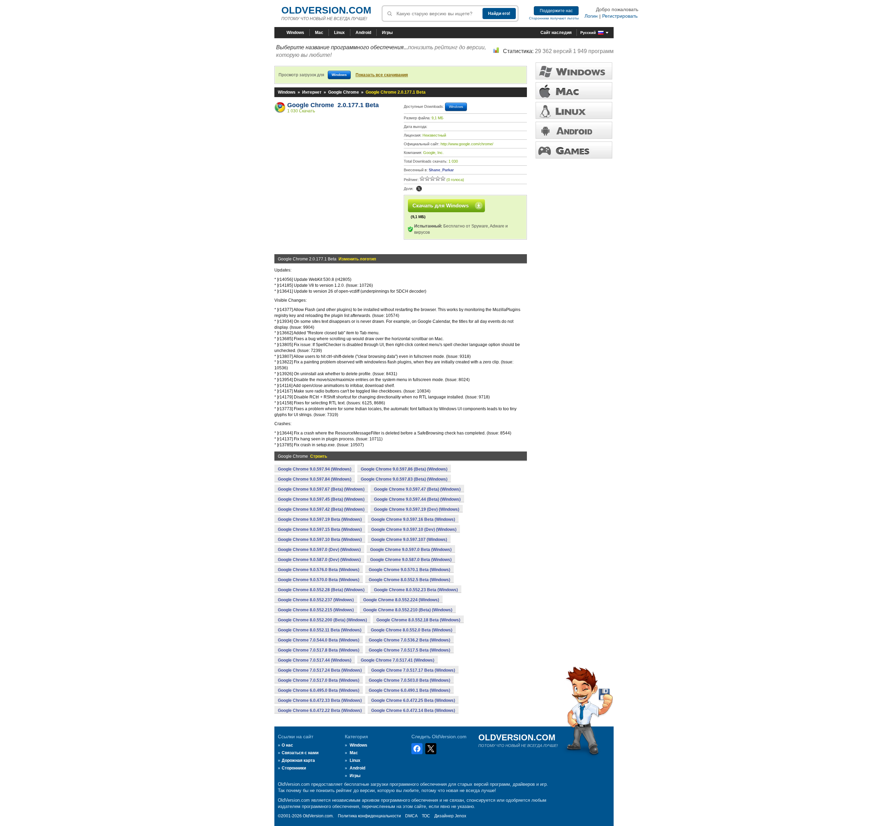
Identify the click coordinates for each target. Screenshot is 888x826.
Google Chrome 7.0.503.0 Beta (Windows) (409, 680)
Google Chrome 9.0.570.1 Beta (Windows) (409, 569)
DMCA (411, 816)
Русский (588, 33)
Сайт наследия (556, 32)
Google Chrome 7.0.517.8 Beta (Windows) (318, 650)
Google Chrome (343, 92)
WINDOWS (574, 70)
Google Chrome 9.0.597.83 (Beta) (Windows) (404, 479)
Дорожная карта (298, 760)
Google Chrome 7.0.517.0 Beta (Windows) (318, 680)
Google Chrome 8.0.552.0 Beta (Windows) (411, 630)
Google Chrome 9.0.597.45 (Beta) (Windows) (321, 499)
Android (363, 32)
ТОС (426, 816)
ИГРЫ (574, 149)
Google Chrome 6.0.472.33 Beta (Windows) (320, 700)
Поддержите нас (556, 10)
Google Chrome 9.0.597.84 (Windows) (314, 479)
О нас (287, 745)
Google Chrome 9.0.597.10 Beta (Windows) (320, 539)
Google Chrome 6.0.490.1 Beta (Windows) (409, 690)
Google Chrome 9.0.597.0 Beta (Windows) (411, 549)
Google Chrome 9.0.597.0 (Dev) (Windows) (319, 549)
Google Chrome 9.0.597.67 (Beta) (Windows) (321, 489)
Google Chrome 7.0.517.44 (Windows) (314, 660)
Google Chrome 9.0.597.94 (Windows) (314, 469)
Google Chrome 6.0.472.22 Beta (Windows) (320, 710)
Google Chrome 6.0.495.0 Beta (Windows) (318, 690)
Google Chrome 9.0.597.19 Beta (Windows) (320, 519)
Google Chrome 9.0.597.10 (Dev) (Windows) (413, 529)
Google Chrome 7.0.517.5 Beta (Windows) (409, 650)
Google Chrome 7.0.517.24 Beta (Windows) (320, 670)
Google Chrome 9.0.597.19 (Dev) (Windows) (416, 509)
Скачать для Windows (440, 205)
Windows (295, 32)
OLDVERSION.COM (326, 10)
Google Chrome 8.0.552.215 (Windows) (316, 610)
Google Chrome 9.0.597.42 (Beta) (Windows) (321, 509)
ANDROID (574, 130)
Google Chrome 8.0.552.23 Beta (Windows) (416, 589)
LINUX (574, 110)
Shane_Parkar (441, 170)
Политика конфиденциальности (369, 816)
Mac (319, 32)
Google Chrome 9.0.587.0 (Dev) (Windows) (319, 559)
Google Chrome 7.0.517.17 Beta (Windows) (413, 670)
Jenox (460, 816)
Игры (387, 32)
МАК (574, 90)
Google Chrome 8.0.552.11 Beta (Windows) (319, 630)
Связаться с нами (300, 752)
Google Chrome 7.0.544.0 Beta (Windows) (318, 640)
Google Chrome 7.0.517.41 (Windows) (397, 660)
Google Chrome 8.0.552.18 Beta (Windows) (418, 620)
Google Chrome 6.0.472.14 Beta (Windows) (413, 710)
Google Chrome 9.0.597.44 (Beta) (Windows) (417, 499)
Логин (591, 16)
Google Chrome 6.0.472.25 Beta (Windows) (413, 700)
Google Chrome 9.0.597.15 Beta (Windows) (320, 529)
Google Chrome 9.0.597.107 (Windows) (409, 539)
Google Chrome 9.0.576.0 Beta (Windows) (318, 569)
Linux (339, 32)
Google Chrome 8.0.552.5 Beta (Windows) (409, 579)
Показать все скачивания (382, 74)
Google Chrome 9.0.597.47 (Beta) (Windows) (417, 489)
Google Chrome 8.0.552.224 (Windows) (401, 599)
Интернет (312, 92)
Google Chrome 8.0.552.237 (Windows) (316, 599)
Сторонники (294, 768)
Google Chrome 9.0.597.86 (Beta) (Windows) (404, 469)
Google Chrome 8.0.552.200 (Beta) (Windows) (322, 620)
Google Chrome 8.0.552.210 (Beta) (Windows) (407, 610)
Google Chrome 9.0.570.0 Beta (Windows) (318, 579)
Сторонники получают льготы (554, 18)
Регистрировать (620, 16)
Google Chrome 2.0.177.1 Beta (333, 105)
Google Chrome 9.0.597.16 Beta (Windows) (413, 519)
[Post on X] (419, 188)
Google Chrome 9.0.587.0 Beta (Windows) (411, 559)
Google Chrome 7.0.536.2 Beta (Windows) (409, 640)
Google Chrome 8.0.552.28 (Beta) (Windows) (321, 589)
